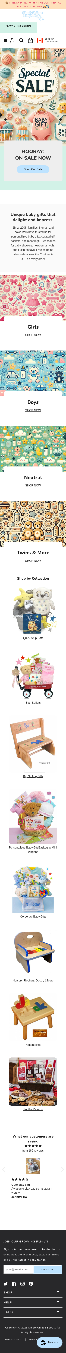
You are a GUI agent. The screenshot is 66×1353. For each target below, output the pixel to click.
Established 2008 (18, 25)
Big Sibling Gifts (33, 776)
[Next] (60, 119)
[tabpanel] (33, 114)
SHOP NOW (33, 335)
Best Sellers (33, 702)
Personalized (33, 1044)
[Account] (12, 38)
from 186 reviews (33, 1150)
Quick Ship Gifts (33, 638)
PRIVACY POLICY (14, 1339)
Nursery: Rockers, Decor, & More (33, 980)
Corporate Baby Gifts (33, 916)
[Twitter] (6, 1284)
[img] (33, 1146)
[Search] (21, 38)
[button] (4, 1169)
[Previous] (6, 119)
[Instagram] (22, 1284)
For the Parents (33, 1109)
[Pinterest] (31, 1284)
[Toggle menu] (6, 40)
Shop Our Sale (33, 169)
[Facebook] (14, 1284)
